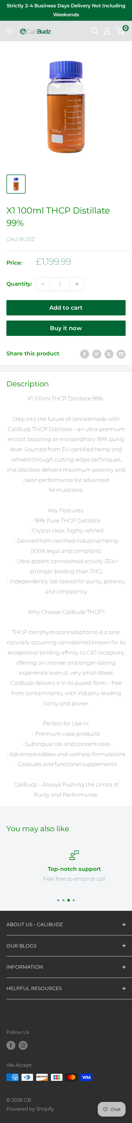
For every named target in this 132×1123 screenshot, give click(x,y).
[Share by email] (121, 354)
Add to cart (66, 307)
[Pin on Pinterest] (96, 354)
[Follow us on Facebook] (10, 1045)
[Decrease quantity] (43, 284)
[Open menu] (9, 31)
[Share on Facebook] (84, 354)
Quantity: (19, 284)
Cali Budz (20, 239)
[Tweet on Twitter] (108, 354)
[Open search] (94, 31)
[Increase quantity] (77, 284)
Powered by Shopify (30, 1109)
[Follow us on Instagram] (23, 1045)
